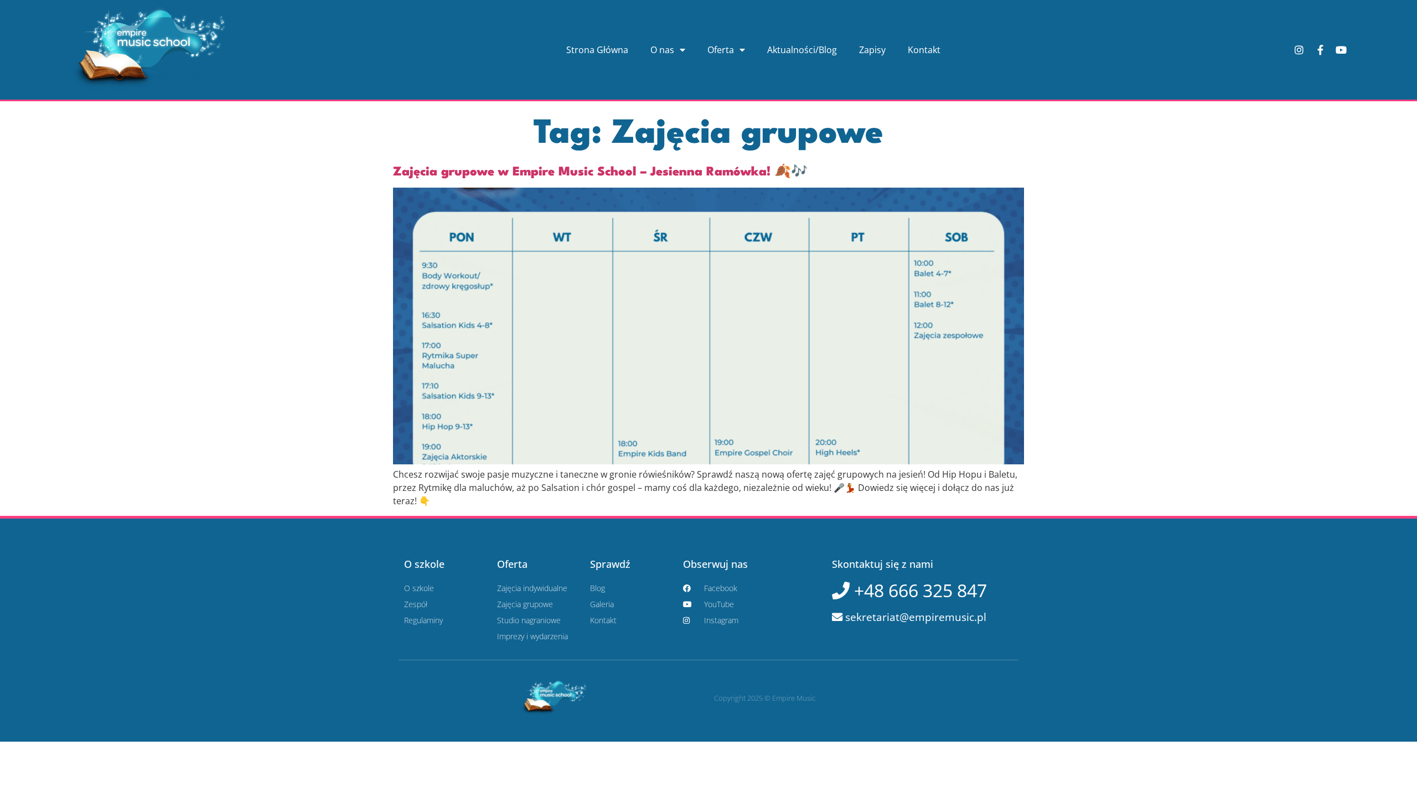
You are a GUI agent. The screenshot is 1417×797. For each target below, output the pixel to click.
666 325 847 (918, 590)
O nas (662, 50)
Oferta (720, 50)
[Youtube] (1341, 50)
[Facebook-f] (1320, 50)
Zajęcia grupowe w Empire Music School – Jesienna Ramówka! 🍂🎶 (600, 172)
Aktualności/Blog (802, 50)
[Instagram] (1299, 50)
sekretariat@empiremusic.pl (914, 616)
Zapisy (872, 50)
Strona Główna (597, 50)
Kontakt (924, 50)
